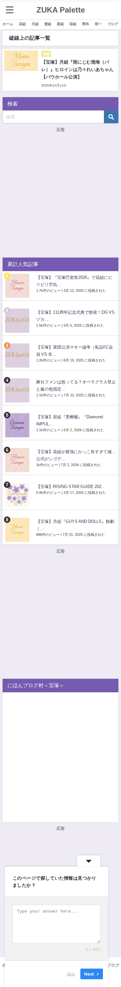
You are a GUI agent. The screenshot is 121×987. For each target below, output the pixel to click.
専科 (85, 24)
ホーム (8, 24)
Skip (71, 973)
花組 (22, 24)
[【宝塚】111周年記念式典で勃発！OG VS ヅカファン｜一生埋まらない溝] (18, 321)
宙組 (72, 24)
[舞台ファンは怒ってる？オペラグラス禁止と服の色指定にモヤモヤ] (18, 390)
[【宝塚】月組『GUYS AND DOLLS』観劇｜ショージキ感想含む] (18, 530)
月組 (35, 24)
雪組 (47, 24)
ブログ (112, 24)
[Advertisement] (60, 193)
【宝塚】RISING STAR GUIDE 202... (70, 486)
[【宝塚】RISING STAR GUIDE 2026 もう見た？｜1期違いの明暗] (18, 495)
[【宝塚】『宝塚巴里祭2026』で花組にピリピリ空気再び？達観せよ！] (18, 286)
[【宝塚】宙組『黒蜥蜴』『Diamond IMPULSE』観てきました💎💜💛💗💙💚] (18, 425)
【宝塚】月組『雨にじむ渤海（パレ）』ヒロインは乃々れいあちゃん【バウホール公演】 (77, 69)
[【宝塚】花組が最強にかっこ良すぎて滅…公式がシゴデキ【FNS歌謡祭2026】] (18, 460)
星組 (60, 24)
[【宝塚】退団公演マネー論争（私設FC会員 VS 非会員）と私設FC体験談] (18, 355)
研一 (98, 24)
